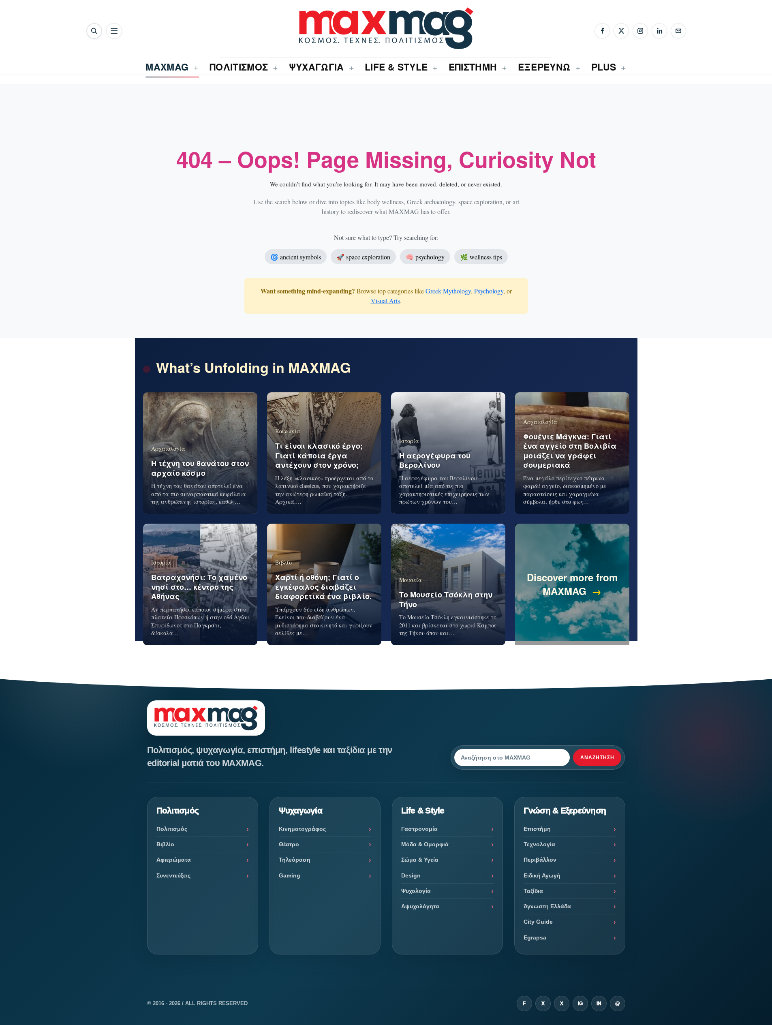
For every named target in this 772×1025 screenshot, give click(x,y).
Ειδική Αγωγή (542, 875)
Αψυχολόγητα (420, 906)
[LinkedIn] (659, 31)
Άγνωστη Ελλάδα (547, 906)
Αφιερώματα (173, 859)
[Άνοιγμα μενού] (114, 31)
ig (580, 1003)
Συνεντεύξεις (173, 875)
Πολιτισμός (171, 829)
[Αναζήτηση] (94, 31)
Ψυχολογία (416, 891)
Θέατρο (289, 844)
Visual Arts (385, 300)
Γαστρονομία (419, 829)
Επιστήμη (537, 829)
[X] (621, 31)
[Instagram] (640, 31)
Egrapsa (535, 937)
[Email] (678, 31)
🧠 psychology (425, 257)
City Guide (538, 921)
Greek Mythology (448, 291)
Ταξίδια (533, 891)
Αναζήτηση (597, 757)
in (599, 1003)
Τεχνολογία (539, 844)
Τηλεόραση (294, 859)
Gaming (289, 875)
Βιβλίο (165, 844)
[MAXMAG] (386, 28)
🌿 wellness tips (481, 257)
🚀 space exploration (363, 257)
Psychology (488, 291)
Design (411, 875)
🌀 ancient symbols (295, 257)
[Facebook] (602, 31)
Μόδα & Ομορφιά (425, 844)
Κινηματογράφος (302, 829)
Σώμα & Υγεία (419, 859)
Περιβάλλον (540, 859)
